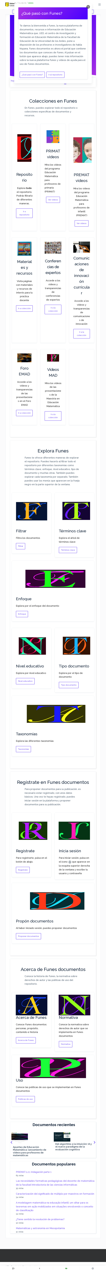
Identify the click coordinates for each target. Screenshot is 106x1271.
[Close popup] (88, 7)
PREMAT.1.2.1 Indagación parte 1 (33, 1172)
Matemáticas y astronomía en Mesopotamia (40, 1228)
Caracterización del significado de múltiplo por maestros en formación (55, 1193)
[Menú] (99, 4)
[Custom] (13, 1268)
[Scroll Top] (93, 1268)
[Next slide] (94, 1142)
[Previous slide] (11, 1142)
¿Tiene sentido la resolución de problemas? (40, 1219)
